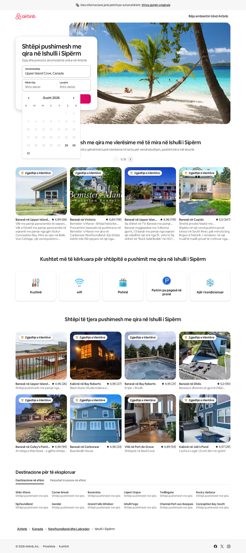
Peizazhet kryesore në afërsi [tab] (68, 480)
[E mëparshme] (116, 159)
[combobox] (56, 73)
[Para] (130, 159)
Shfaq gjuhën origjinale (156, 5)
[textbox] (39, 87)
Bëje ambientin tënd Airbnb (208, 16)
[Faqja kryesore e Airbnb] (25, 16)
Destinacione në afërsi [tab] (30, 480)
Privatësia (49, 546)
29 (66, 145)
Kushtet (64, 546)
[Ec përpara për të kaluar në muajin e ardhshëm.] (73, 98)
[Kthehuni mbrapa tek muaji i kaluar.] (29, 98)
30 (74, 145)
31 (28, 153)
